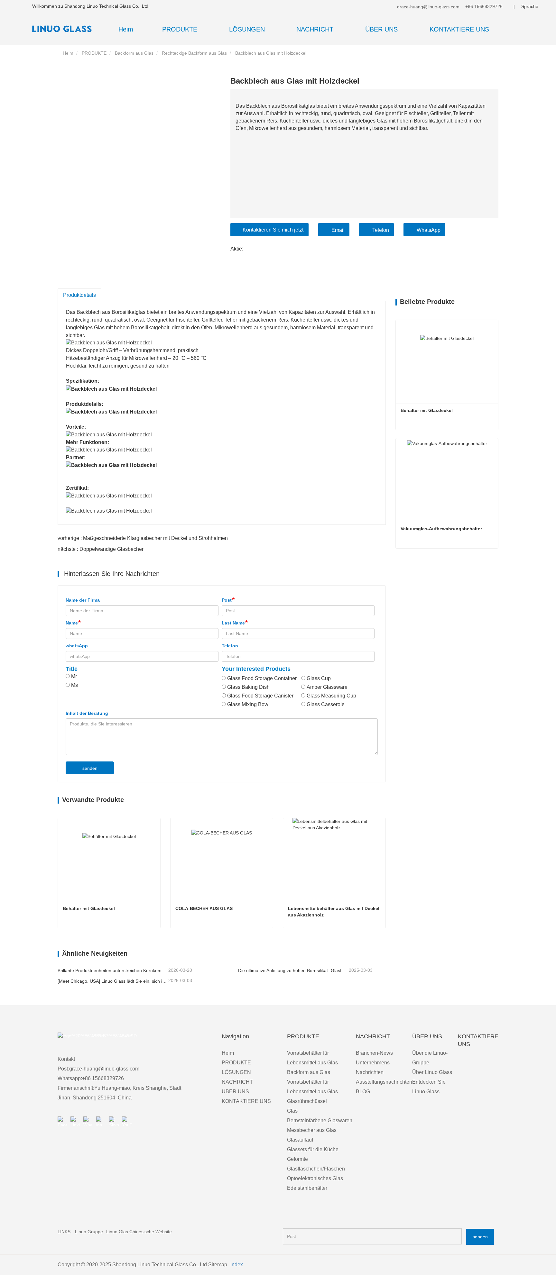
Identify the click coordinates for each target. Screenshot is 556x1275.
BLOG (363, 1091)
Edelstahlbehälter (307, 1188)
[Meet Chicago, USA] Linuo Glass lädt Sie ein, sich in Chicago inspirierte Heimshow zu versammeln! (112, 981)
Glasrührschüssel (307, 1101)
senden (89, 768)
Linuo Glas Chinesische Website (139, 1231)
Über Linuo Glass (432, 1072)
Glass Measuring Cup (331, 695)
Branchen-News (374, 1053)
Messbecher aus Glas (312, 1130)
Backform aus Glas (134, 53)
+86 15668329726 (483, 6)
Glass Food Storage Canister (260, 695)
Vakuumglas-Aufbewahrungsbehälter (441, 528)
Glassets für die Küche (312, 1149)
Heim (125, 29)
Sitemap (217, 1264)
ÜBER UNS (235, 1091)
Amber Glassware (327, 687)
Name (72, 622)
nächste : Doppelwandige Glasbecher (101, 549)
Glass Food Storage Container (262, 678)
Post (227, 600)
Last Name (233, 622)
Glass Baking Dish (248, 687)
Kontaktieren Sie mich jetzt (273, 229)
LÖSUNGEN (236, 1072)
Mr (74, 676)
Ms (74, 685)
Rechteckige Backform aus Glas (194, 53)
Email (338, 230)
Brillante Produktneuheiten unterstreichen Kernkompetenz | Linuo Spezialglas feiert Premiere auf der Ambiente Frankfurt (112, 970)
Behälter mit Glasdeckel (89, 908)
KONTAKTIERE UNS (459, 29)
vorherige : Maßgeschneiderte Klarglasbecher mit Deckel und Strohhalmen (143, 538)
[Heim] (64, 28)
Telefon (380, 230)
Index (236, 1264)
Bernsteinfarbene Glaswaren (319, 1120)
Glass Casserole (326, 704)
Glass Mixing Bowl (248, 704)
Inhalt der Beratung (87, 713)
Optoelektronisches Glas (315, 1178)
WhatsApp (428, 230)
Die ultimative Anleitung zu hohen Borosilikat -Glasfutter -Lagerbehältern (293, 970)
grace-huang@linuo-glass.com (427, 6)
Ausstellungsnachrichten (384, 1082)
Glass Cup (319, 678)
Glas (292, 1111)
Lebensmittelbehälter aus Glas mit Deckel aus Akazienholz (334, 911)
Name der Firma (83, 600)
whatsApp (77, 645)
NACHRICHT (237, 1082)
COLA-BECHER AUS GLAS (204, 908)
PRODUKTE (94, 53)
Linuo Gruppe (89, 1231)
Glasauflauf (300, 1140)
